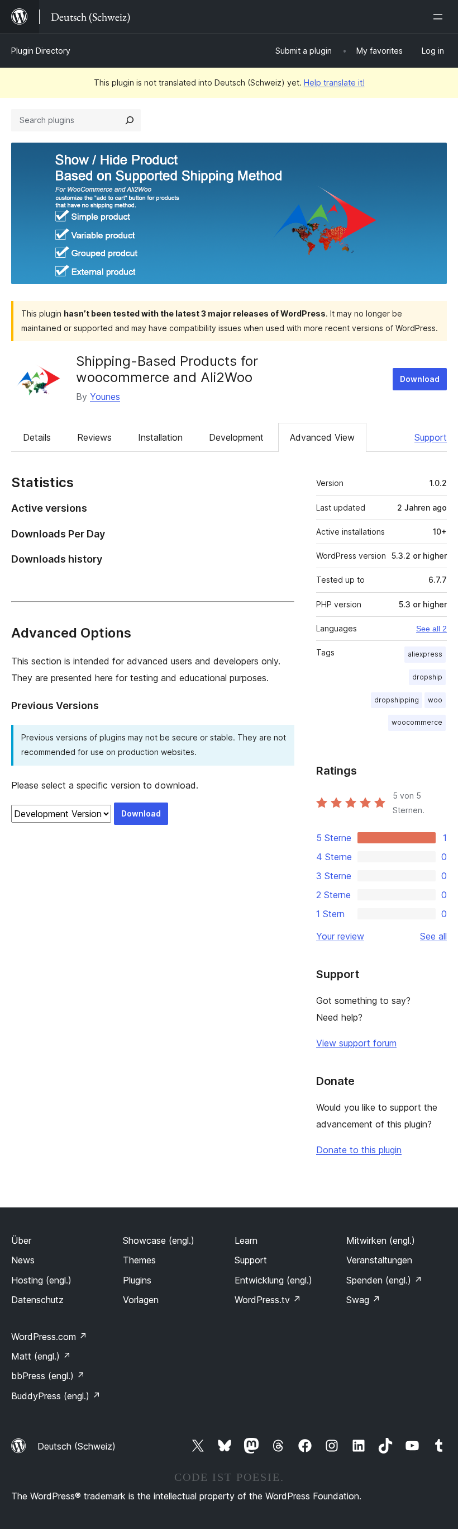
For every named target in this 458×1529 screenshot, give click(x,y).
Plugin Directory (40, 50)
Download (420, 379)
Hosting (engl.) (41, 1280)
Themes (139, 1260)
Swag (363, 1299)
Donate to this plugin (359, 1149)
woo (435, 700)
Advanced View (322, 437)
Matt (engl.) (41, 1356)
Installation (160, 437)
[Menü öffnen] (440, 17)
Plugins (137, 1280)
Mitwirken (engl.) (380, 1240)
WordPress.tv (268, 1299)
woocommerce (417, 722)
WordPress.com (49, 1336)
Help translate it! (334, 82)
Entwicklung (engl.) (273, 1280)
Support (430, 437)
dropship (427, 677)
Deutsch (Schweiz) (76, 1446)
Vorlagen (141, 1299)
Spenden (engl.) (384, 1280)
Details (37, 437)
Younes (105, 396)
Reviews (94, 437)
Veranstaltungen (379, 1260)
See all (433, 936)
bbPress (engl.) (48, 1375)
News (23, 1260)
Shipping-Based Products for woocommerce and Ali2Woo (167, 369)
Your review (340, 936)
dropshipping (396, 700)
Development (236, 437)
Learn (246, 1240)
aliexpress (425, 654)
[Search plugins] (129, 120)
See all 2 (431, 628)
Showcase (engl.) (158, 1240)
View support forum (356, 1043)
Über (21, 1240)
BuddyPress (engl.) (56, 1395)
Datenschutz (37, 1299)
